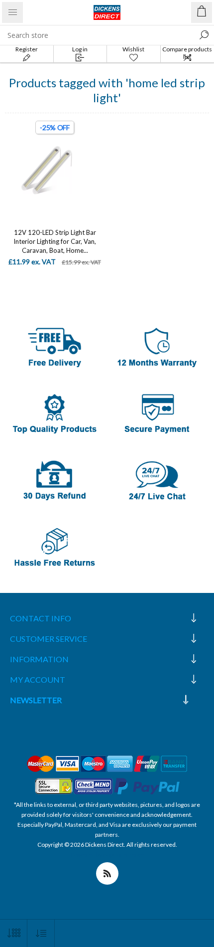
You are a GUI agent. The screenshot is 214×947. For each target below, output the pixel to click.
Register (26, 49)
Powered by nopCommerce (107, 854)
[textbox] (97, 35)
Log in (80, 49)
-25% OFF (55, 127)
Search (204, 35)
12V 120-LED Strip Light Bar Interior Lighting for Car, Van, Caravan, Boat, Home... (54, 241)
